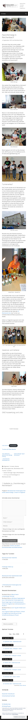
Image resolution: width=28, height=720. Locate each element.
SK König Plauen (6, 706)
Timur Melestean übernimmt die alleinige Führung (7, 455)
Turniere (12, 466)
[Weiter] (23, 634)
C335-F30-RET (5, 445)
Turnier (4, 470)
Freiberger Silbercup (7, 566)
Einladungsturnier (8, 468)
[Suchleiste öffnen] (26, 14)
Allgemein (6, 466)
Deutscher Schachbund (8, 694)
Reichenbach (17, 468)
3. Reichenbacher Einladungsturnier (11, 585)
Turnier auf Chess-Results (9, 449)
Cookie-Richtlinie (15, 714)
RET (22, 468)
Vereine (17, 466)
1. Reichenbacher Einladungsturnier (6, 459)
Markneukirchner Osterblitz (9, 557)
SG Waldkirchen (6, 704)
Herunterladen (13, 445)
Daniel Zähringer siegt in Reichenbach (19, 454)
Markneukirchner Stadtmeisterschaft (12, 576)
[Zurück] (4, 634)
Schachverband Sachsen (8, 696)
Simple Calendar (22, 685)
